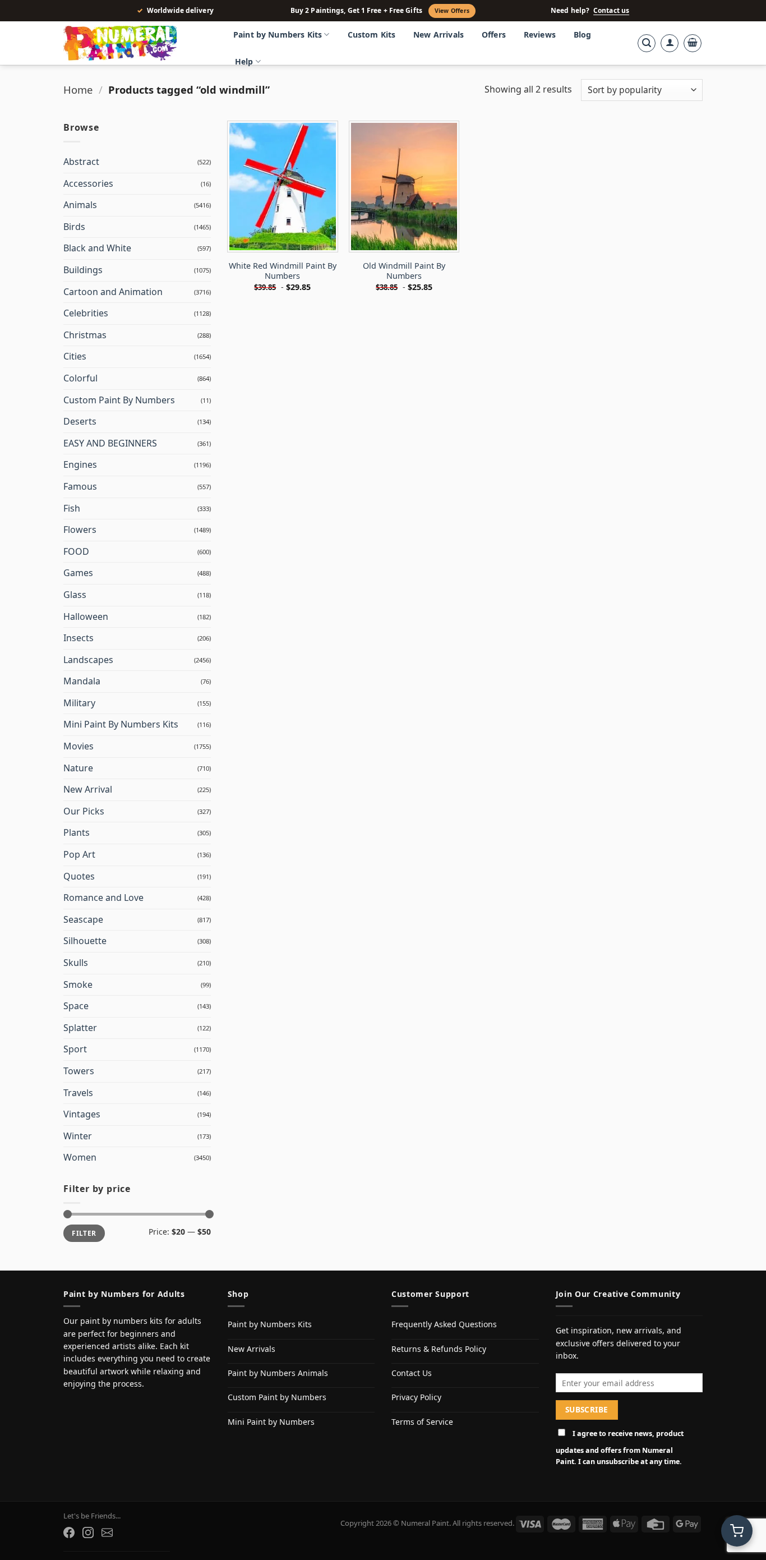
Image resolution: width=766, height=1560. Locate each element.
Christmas (85, 335)
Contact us (611, 10)
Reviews (540, 34)
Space (76, 1006)
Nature (78, 768)
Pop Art (79, 854)
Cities (74, 356)
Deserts (79, 421)
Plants (76, 832)
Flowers (79, 529)
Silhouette (85, 941)
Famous (80, 486)
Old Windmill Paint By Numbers (404, 271)
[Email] (107, 1532)
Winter (77, 1136)
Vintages (81, 1114)
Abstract (81, 161)
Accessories (88, 183)
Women (79, 1157)
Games (78, 573)
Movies (78, 746)
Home (78, 89)
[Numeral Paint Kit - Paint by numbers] (136, 43)
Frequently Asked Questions (444, 1324)
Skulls (75, 962)
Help (244, 61)
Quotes (79, 876)
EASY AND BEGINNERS (110, 443)
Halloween (85, 616)
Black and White (97, 248)
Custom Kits (372, 34)
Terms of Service (422, 1421)
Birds (74, 226)
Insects (78, 638)
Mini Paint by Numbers (271, 1421)
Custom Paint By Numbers (119, 400)
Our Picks (83, 811)
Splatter (80, 1027)
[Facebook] (69, 1532)
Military (79, 703)
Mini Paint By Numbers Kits (120, 724)
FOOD (76, 551)
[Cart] (693, 43)
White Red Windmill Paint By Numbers (282, 271)
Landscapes (88, 660)
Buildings (83, 270)
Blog (583, 34)
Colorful (80, 378)
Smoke (78, 984)
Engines (80, 464)
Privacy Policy (416, 1397)
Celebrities (85, 313)
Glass (74, 594)
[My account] (670, 43)
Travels (78, 1093)
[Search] (647, 43)
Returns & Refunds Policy (438, 1348)
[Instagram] (88, 1532)
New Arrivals (438, 34)
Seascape (83, 919)
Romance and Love (103, 897)
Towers (78, 1071)
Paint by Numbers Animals (278, 1373)
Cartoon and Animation (113, 292)
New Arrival (87, 789)
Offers (494, 34)
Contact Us (411, 1373)
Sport (75, 1049)
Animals (80, 205)
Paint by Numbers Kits (277, 34)
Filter (84, 1232)
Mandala (81, 681)
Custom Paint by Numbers (277, 1397)
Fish (71, 508)
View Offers (452, 11)
